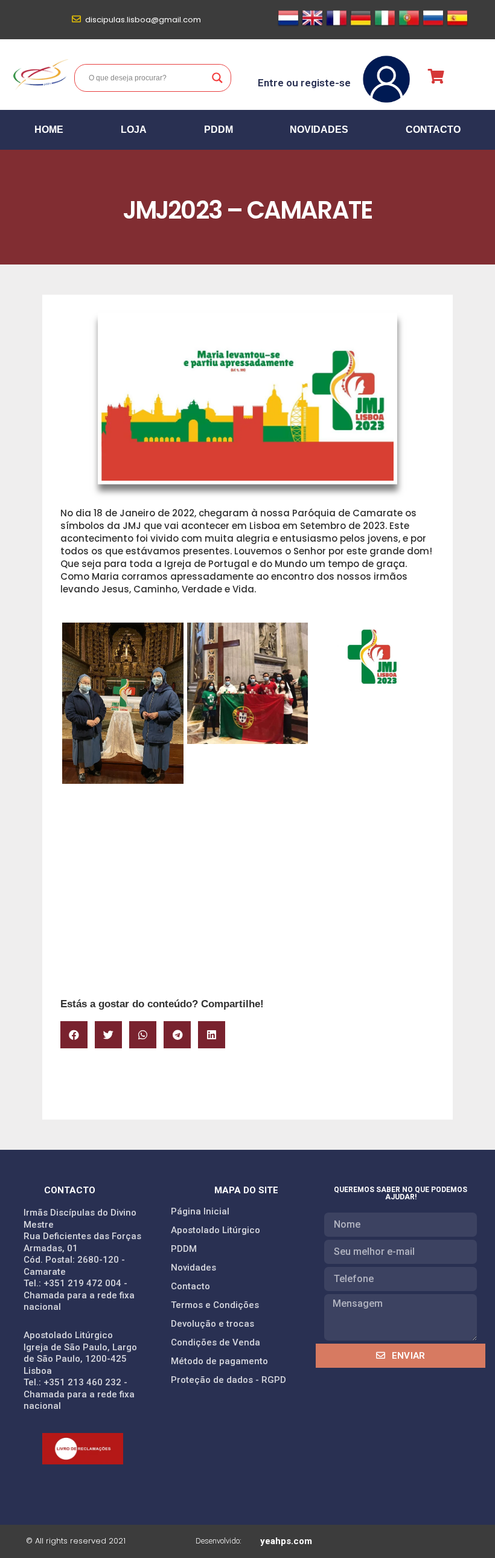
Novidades (319, 129)
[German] (360, 25)
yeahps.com (286, 1541)
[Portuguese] (409, 25)
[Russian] (433, 25)
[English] (312, 25)
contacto (433, 129)
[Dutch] (288, 25)
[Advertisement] (247, 898)
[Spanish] (457, 25)
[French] (336, 25)
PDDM (218, 129)
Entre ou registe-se (304, 83)
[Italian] (384, 25)
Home (48, 129)
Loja (134, 129)
